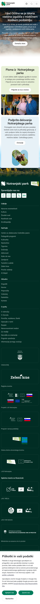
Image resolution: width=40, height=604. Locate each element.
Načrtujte (4, 228)
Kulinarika (4, 240)
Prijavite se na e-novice (20, 90)
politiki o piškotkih (8, 575)
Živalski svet (5, 215)
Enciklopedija (6, 222)
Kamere (4, 301)
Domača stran (20, 44)
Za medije (4, 332)
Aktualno (4, 279)
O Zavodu (4, 315)
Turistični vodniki (7, 263)
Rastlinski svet (6, 219)
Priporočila (5, 291)
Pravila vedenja (6, 270)
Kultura (4, 212)
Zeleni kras (5, 266)
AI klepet (4, 273)
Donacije (20, 143)
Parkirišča (4, 297)
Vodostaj (4, 294)
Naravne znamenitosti (9, 209)
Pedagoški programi (8, 236)
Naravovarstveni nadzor (10, 328)
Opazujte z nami (7, 322)
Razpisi (3, 325)
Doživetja (4, 250)
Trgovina (4, 246)
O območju (5, 312)
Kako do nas (5, 256)
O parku (4, 307)
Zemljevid (4, 260)
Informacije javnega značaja (11, 342)
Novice (3, 287)
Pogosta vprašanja (8, 338)
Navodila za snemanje (9, 335)
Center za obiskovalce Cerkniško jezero (15, 233)
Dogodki (4, 284)
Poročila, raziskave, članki (10, 318)
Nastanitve (5, 243)
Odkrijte (4, 204)
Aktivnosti (4, 253)
